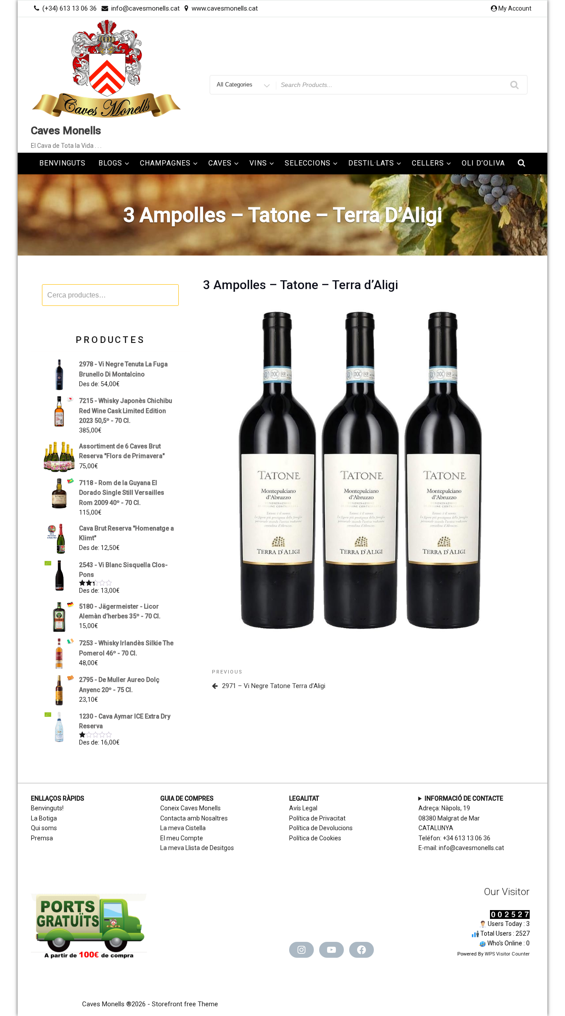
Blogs (110, 163)
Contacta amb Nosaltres (194, 818)
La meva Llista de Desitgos (197, 847)
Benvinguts (62, 163)
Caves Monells (66, 130)
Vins (258, 163)
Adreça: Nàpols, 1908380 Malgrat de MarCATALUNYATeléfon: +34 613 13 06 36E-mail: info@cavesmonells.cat (461, 823)
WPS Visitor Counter (507, 954)
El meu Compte (181, 838)
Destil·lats (371, 163)
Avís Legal (303, 808)
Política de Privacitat (317, 818)
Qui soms (44, 828)
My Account (514, 8)
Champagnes (165, 163)
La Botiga (44, 818)
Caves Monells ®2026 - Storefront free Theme (150, 1004)
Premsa (42, 838)
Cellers (428, 163)
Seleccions (308, 163)
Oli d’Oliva (483, 163)
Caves (220, 163)
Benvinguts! (47, 808)
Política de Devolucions (321, 828)
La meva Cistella (183, 828)
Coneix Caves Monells (190, 808)
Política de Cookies (315, 838)
